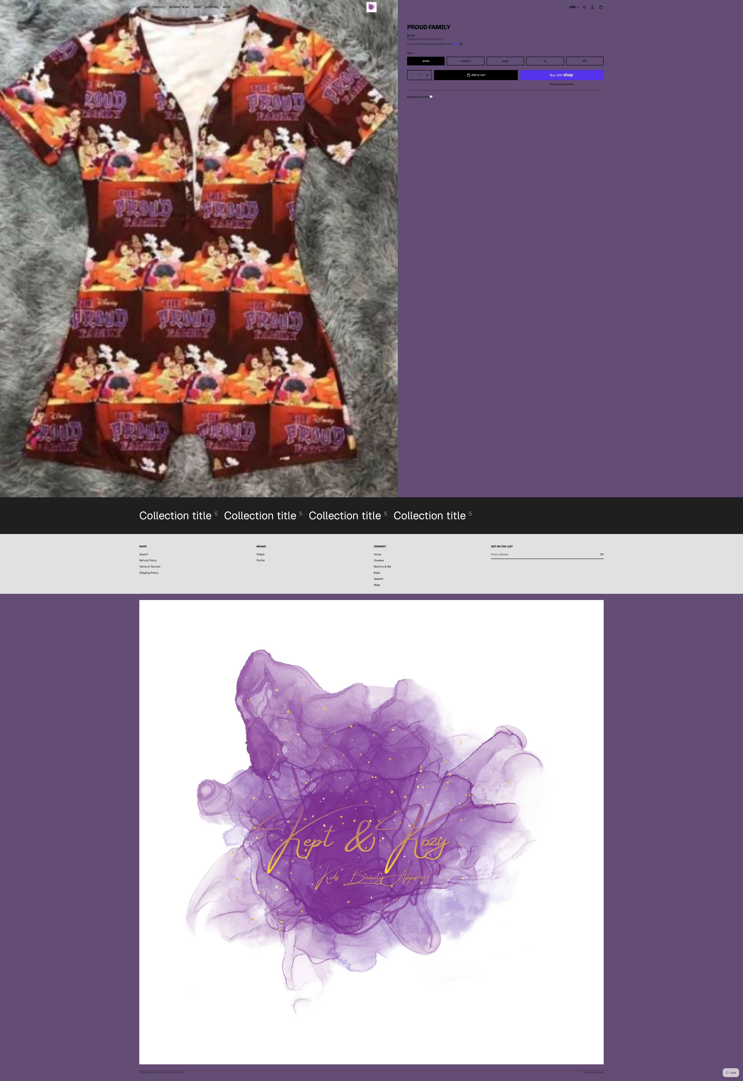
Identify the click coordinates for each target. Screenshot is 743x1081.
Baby (377, 572)
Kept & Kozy (154, 1072)
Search (143, 554)
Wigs (377, 585)
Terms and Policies (593, 1072)
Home (377, 554)
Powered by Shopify (172, 1072)
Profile (261, 560)
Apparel (378, 578)
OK (602, 554)
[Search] (584, 7)
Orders (261, 554)
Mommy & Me (382, 566)
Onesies (379, 560)
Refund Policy (148, 560)
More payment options (562, 83)
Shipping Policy (148, 572)
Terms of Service (149, 566)
